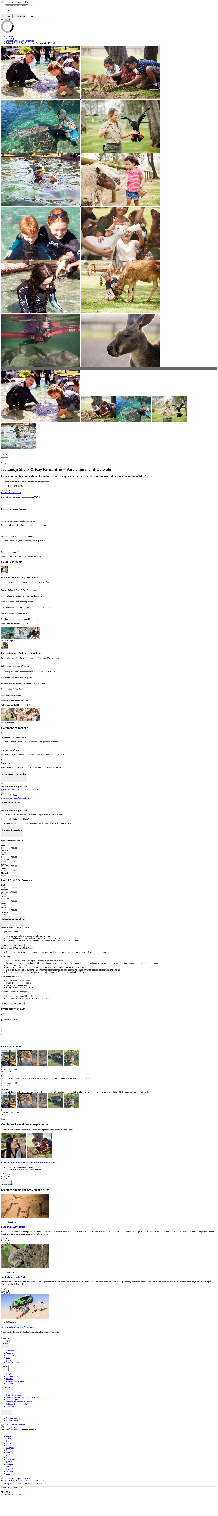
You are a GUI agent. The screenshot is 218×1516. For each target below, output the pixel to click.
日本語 (9, 1462)
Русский (9, 1469)
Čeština (9, 1441)
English (9, 1436)
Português (10, 1464)
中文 (8, 1474)
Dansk (8, 1443)
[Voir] (9, 1065)
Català (8, 1439)
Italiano (9, 1457)
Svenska (9, 1471)
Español (9, 1450)
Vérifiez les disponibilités (11, 492)
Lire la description (8, 641)
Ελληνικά (10, 1448)
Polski (8, 1467)
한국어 (9, 1455)
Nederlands (10, 1459)
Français (9, 1452)
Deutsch (9, 1445)
